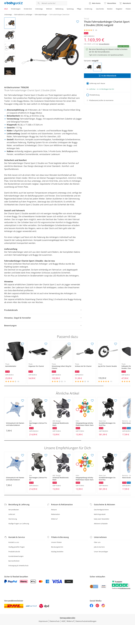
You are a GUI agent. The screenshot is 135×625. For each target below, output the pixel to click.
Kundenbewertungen (16, 556)
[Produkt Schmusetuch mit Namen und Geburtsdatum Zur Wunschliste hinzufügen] (22, 400)
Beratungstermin (57, 547)
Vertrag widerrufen (67, 618)
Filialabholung (95, 95)
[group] (50, 49)
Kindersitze (28, 9)
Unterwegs (39, 9)
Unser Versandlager (101, 552)
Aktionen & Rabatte (101, 524)
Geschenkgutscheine (101, 510)
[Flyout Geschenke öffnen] (104, 9)
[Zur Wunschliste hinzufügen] (77, 21)
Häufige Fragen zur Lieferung (18, 524)
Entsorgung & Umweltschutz (18, 566)
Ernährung (88, 9)
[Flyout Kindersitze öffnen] (33, 9)
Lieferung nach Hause (97, 83)
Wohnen (49, 9)
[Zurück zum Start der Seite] (132, 609)
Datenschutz (55, 621)
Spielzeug (70, 9)
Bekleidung (59, 9)
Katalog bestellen (57, 552)
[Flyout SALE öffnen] (8, 9)
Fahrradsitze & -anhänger (23, 15)
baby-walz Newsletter (101, 519)
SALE (6, 9)
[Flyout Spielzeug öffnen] (74, 9)
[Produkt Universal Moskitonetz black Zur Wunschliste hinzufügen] (69, 400)
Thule (86, 19)
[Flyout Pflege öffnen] (82, 9)
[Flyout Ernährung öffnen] (93, 9)
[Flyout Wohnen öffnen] (53, 9)
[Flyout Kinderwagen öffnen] (21, 9)
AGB (63, 621)
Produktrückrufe (14, 552)
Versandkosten (13, 510)
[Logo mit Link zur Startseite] (13, 3)
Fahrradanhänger (41, 15)
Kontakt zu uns (13, 542)
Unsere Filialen (56, 542)
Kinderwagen (15, 9)
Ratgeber (119, 9)
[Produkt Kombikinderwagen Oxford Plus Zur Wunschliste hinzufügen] (115, 400)
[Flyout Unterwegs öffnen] (44, 9)
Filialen (128, 9)
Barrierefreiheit (13, 561)
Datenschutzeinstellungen (86, 621)
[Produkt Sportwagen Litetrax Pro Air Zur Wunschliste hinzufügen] (46, 400)
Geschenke (100, 9)
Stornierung (12, 519)
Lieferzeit (11, 514)
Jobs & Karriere (99, 547)
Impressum (43, 621)
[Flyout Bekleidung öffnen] (64, 9)
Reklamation (55, 514)
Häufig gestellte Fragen (16, 547)
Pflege (79, 9)
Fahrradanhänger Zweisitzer (59, 15)
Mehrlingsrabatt (99, 514)
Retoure (54, 510)
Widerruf (54, 519)
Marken (110, 9)
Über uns (97, 542)
